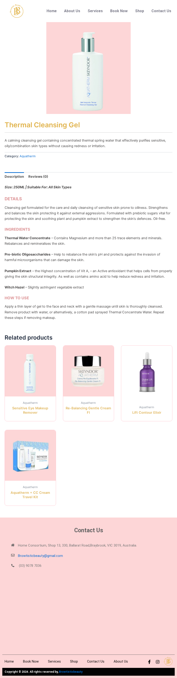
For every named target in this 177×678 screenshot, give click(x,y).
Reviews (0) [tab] (38, 177)
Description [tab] (14, 177)
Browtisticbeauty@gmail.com (40, 556)
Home (52, 11)
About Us (72, 11)
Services (95, 11)
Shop (139, 11)
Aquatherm (27, 156)
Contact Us (161, 11)
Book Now (119, 11)
